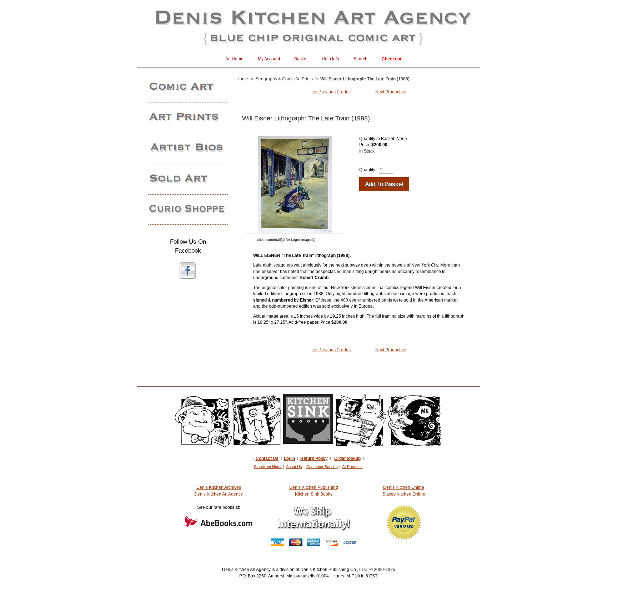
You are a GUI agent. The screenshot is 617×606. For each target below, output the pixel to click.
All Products (352, 467)
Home (242, 78)
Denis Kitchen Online (403, 487)
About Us (294, 467)
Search (360, 58)
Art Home (234, 58)
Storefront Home (268, 467)
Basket (300, 58)
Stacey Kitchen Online (403, 494)
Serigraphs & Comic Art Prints (284, 78)
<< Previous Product (332, 91)
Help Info (330, 58)
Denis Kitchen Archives (218, 487)
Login (289, 458)
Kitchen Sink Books (313, 494)
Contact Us (267, 458)
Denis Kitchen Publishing (313, 487)
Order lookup (347, 458)
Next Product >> (390, 91)
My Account (269, 58)
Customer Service (322, 467)
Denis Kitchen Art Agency (218, 494)
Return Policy (314, 458)
